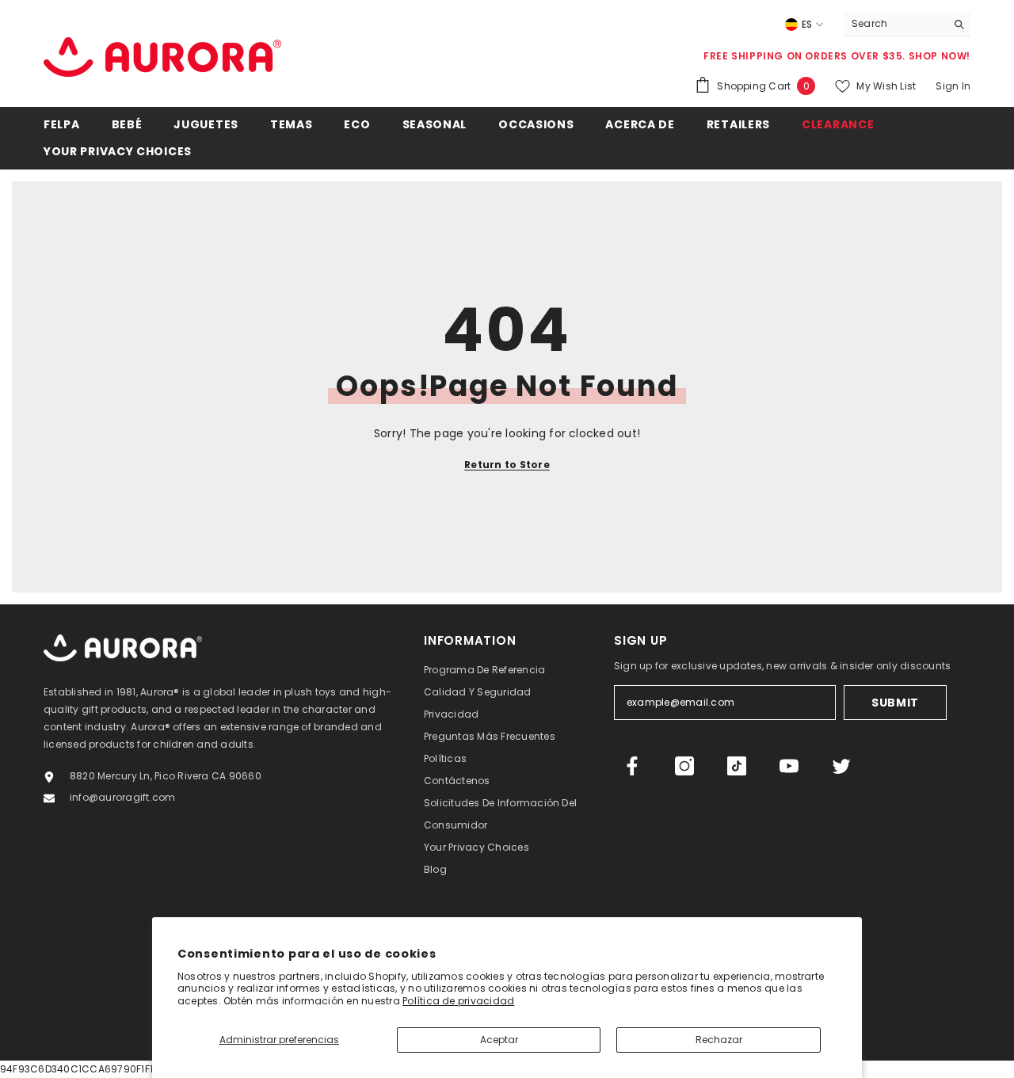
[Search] (907, 24)
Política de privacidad (458, 1001)
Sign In (953, 86)
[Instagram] (684, 766)
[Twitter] (841, 766)
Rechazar (719, 1039)
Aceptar (499, 1039)
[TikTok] (737, 766)
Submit (895, 702)
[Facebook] (632, 766)
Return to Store (507, 464)
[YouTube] (789, 766)
